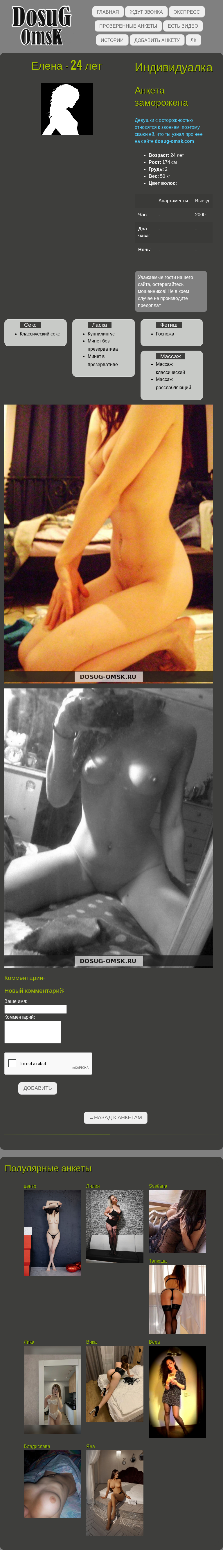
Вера (154, 1342)
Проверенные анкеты (128, 25)
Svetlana (158, 1186)
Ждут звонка (146, 11)
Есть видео (183, 25)
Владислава (37, 1446)
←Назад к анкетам (115, 1117)
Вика (91, 1342)
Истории (112, 39)
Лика (29, 1342)
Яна (90, 1446)
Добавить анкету (157, 39)
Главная (108, 11)
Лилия (93, 1186)
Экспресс (187, 11)
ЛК (193, 39)
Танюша (158, 1261)
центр (30, 1186)
